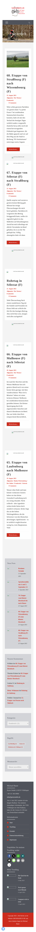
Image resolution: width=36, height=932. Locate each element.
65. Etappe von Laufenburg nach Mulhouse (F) (17, 468)
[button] (9, 856)
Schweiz (24, 483)
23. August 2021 (11, 95)
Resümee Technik (21, 570)
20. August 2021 (11, 370)
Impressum (13, 840)
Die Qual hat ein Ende (23, 877)
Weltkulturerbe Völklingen (15, 747)
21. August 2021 (11, 289)
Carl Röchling (12, 743)
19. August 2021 (11, 478)
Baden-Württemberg (20, 481)
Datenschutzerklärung (16, 835)
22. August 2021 (11, 188)
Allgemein (10, 98)
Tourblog (12, 827)
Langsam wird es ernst (23, 900)
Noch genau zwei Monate (22, 889)
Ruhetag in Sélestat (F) (14, 282)
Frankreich (10, 100)
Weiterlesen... (13, 149)
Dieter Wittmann (13, 690)
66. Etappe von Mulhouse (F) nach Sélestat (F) (17, 360)
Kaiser (22, 743)
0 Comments (12, 103)
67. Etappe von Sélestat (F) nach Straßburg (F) (17, 178)
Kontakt (12, 831)
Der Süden (10, 483)
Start (11, 822)
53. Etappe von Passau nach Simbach (15, 700)
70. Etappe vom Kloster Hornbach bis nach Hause (23, 599)
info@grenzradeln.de (13, 797)
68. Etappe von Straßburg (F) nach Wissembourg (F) (17, 83)
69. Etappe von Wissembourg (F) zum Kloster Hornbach (23, 617)
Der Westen (17, 98)
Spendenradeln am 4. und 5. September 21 (23, 584)
